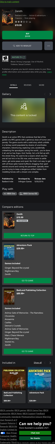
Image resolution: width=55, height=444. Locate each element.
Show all (38, 362)
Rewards (4, 426)
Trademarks (5, 442)
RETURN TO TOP (27, 235)
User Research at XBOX (11, 419)
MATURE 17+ (17, 57)
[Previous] (45, 94)
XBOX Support (29, 413)
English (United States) (10, 429)
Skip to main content (9, 1)
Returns (11, 423)
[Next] (50, 94)
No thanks (35, 438)
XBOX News (16, 413)
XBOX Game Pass (35, 410)
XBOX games (20, 410)
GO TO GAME (27, 280)
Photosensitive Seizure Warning (36, 416)
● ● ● (48, 45)
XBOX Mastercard (17, 426)
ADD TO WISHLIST (23, 45)
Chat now (35, 433)
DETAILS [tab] (13, 85)
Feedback (40, 413)
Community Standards (10, 416)
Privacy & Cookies (8, 439)
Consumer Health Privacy (11, 435)
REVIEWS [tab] (27, 85)
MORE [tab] (41, 85)
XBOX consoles (7, 410)
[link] (14, 385)
